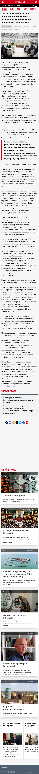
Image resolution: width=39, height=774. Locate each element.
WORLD (19, 6)
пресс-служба (27, 84)
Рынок (15, 26)
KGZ (6, 6)
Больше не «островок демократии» (12, 724)
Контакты (4, 767)
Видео (19, 9)
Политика (17, 29)
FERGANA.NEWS (20, 2)
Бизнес (20, 26)
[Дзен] (17, 422)
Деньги (34, 26)
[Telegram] (20, 422)
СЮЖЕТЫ (33, 9)
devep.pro (29, 772)
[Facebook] (23, 422)
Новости (4, 9)
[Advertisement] (19, 448)
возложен (23, 374)
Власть (11, 29)
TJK (9, 6)
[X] (6, 422)
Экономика (27, 26)
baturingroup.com (11, 772)
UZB (15, 6)
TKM (12, 6)
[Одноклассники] (13, 422)
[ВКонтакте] (10, 422)
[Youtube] (27, 422)
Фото (25, 9)
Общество (4, 29)
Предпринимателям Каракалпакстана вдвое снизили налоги (18, 400)
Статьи (12, 9)
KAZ (3, 6)
